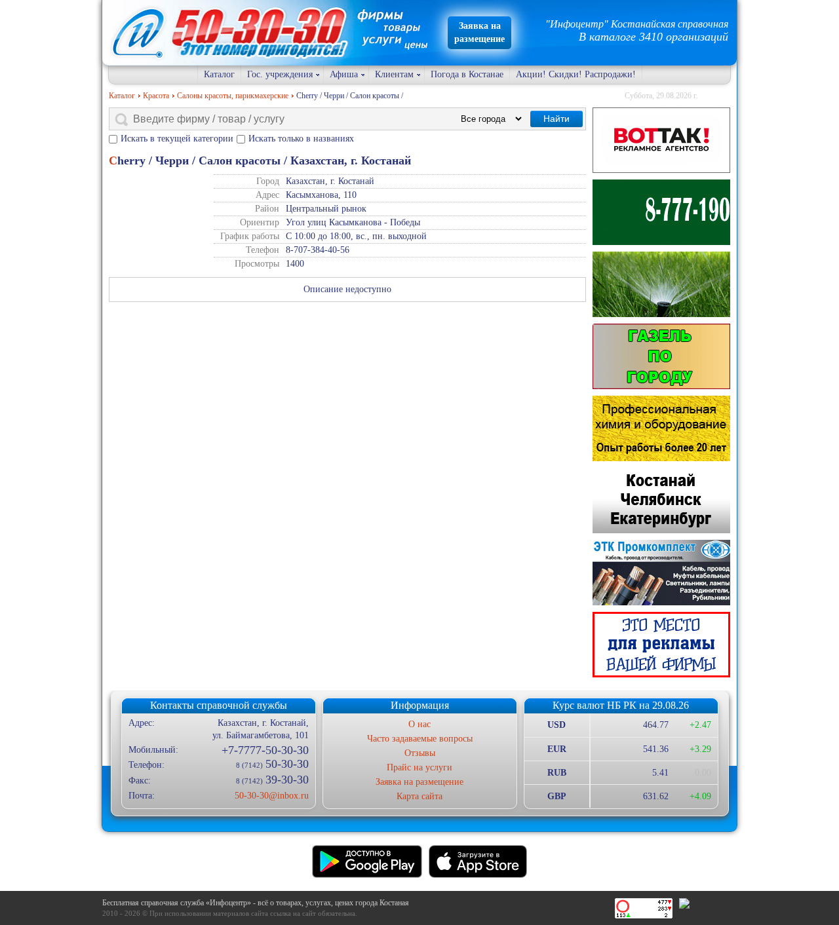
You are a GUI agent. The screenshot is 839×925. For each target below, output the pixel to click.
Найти (556, 118)
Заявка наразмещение (479, 32)
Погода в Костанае (467, 74)
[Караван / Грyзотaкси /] (661, 356)
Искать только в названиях (301, 138)
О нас (419, 724)
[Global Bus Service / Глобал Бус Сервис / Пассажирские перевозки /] (661, 500)
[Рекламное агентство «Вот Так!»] (661, 140)
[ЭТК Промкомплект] (661, 572)
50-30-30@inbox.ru (271, 796)
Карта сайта (419, 796)
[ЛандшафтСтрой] (661, 212)
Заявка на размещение (419, 782)
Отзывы (419, 753)
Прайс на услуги (419, 767)
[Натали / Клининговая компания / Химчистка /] (661, 428)
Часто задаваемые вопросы (420, 739)
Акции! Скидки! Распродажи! (576, 74)
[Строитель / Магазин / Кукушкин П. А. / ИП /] (661, 284)
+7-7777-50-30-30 (265, 750)
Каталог (219, 74)
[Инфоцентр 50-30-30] (661, 644)
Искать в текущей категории (177, 138)
